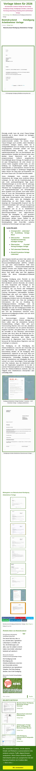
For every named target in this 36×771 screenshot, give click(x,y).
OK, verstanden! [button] (18, 767)
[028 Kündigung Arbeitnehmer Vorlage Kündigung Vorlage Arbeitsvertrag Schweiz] (18, 548)
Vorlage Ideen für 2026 (18, 3)
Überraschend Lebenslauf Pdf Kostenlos (24, 714)
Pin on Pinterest (20, 618)
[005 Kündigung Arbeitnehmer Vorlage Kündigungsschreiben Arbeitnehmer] (18, 522)
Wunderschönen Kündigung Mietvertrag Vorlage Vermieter (25, 704)
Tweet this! (30, 618)
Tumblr (24, 620)
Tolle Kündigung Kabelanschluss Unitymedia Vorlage (25, 737)
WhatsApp (5, 620)
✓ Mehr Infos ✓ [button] (8, 762)
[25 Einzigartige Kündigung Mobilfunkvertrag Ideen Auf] (18, 91)
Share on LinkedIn (15, 620)
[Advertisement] (18, 37)
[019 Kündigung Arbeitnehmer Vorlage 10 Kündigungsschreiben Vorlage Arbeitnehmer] (18, 535)
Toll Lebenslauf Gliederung (20, 249)
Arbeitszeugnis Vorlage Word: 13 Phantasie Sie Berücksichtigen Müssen (24, 726)
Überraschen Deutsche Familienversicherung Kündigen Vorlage (20, 239)
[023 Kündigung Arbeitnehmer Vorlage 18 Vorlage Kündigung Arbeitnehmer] (18, 614)
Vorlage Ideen (9, 14)
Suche (31, 696)
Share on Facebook (8, 618)
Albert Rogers (29, 624)
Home (4, 14)
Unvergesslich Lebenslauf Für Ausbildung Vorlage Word (20, 233)
